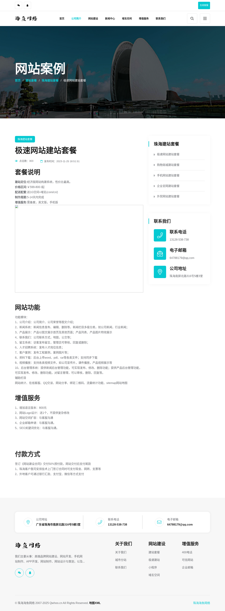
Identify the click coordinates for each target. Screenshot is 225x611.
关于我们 (123, 543)
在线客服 (204, 5)
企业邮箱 (187, 567)
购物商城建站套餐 (168, 164)
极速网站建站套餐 (168, 154)
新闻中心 (110, 18)
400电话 (187, 552)
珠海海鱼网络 (201, 603)
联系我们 (161, 18)
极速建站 (154, 559)
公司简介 (76, 18)
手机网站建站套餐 (168, 175)
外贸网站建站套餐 (168, 196)
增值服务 (144, 18)
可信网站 (187, 559)
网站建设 (93, 18)
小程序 (153, 567)
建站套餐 (31, 80)
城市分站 (120, 559)
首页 (61, 18)
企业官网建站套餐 (168, 185)
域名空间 (127, 18)
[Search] (192, 18)
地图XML (95, 603)
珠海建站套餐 (50, 80)
